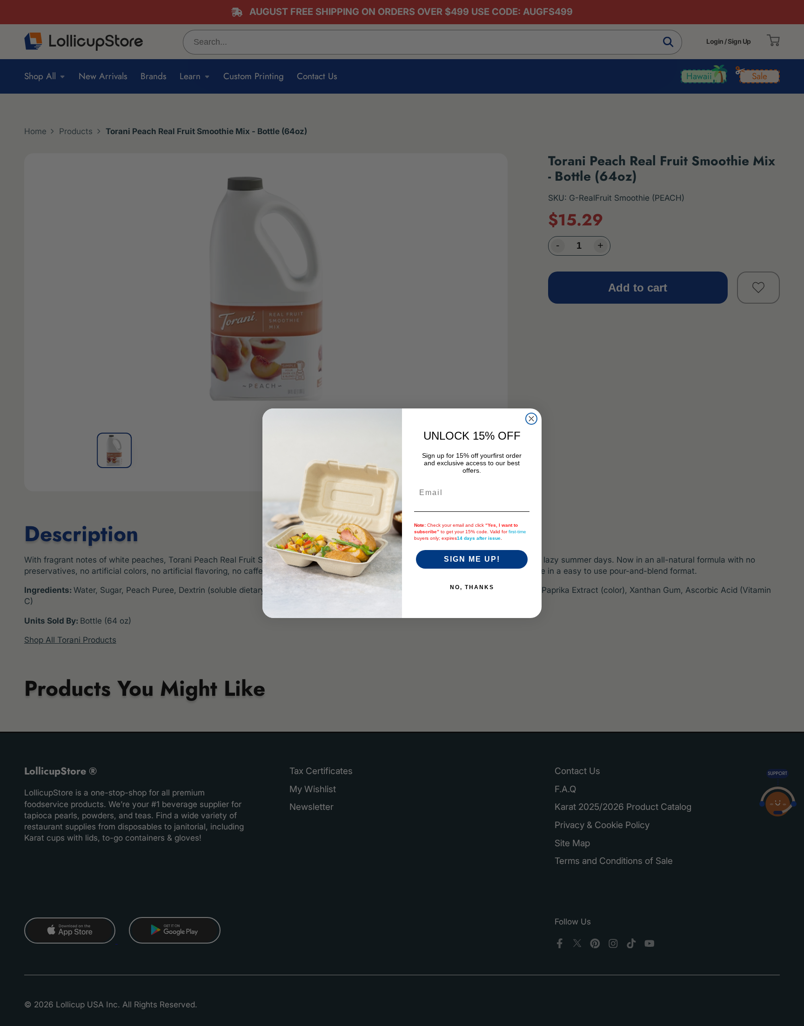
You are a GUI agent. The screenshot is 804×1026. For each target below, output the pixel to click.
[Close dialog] (531, 418)
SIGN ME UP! (472, 559)
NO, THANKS (472, 587)
